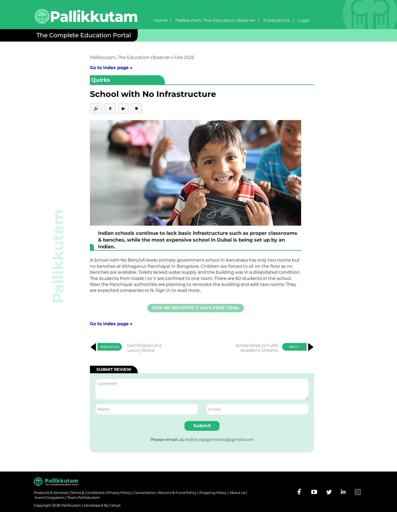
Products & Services (51, 492)
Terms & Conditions (87, 492)
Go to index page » (111, 67)
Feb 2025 (184, 57)
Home (160, 20)
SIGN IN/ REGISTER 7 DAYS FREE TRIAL (196, 307)
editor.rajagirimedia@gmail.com (219, 439)
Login (304, 20)
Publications (276, 20)
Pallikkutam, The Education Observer (215, 20)
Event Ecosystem (50, 497)
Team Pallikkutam (83, 497)
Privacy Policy (119, 492)
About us (237, 492)
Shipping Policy (213, 492)
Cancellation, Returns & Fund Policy (165, 492)
